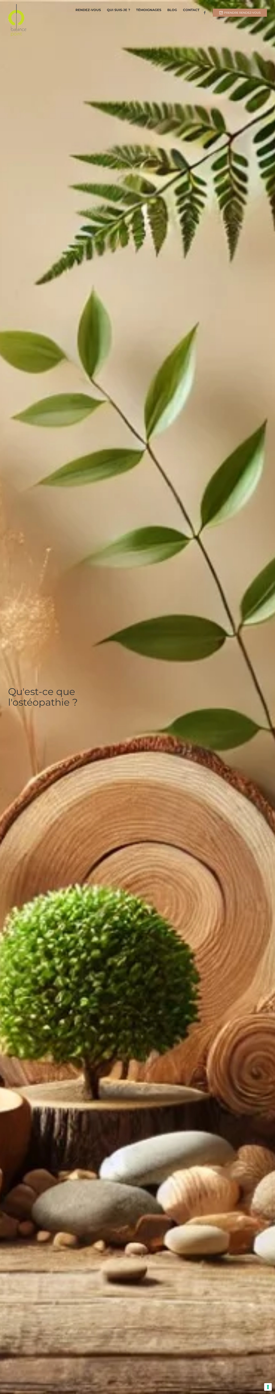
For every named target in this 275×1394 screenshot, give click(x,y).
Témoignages (148, 10)
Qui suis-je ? (118, 10)
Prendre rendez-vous (242, 12)
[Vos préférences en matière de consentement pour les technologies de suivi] (268, 1387)
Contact (191, 10)
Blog (172, 10)
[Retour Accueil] (17, 20)
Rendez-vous (88, 10)
